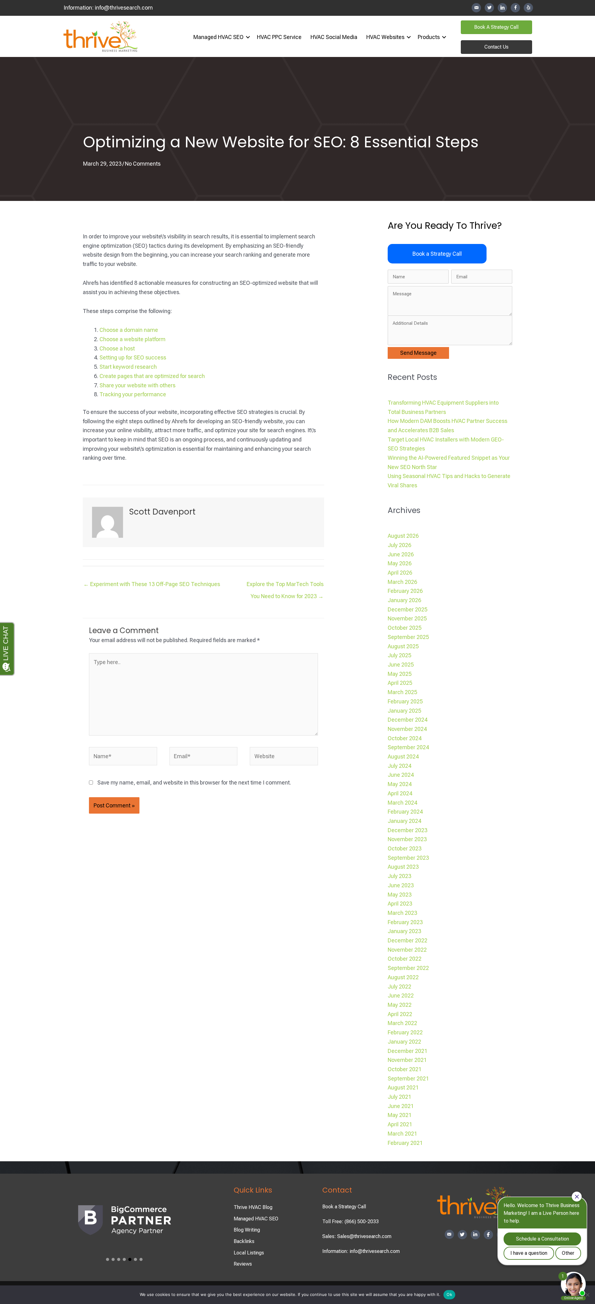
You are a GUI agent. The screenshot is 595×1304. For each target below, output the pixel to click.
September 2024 (408, 747)
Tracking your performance (132, 394)
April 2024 (400, 793)
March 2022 (402, 1023)
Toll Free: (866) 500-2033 (350, 1221)
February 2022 (405, 1032)
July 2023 (399, 876)
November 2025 (407, 618)
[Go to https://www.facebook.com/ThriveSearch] (515, 7)
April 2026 (400, 572)
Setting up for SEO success (132, 357)
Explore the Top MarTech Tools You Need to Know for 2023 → (285, 586)
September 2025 (408, 637)
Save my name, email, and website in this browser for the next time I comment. (194, 782)
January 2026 (404, 600)
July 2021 (399, 1096)
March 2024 (402, 802)
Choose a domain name (128, 330)
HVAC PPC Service (279, 37)
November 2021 (407, 1060)
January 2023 (404, 931)
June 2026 (401, 554)
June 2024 (401, 775)
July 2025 (399, 655)
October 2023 (404, 848)
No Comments (143, 163)
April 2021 (400, 1124)
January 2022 (404, 1041)
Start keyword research (128, 366)
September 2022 (408, 968)
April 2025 (400, 683)
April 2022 (400, 1014)
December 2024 (407, 719)
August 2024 (403, 756)
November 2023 (407, 839)
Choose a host (117, 348)
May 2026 (400, 563)
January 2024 (404, 821)
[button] (248, 37)
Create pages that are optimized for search (152, 376)
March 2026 (402, 582)
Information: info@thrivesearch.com (361, 1251)
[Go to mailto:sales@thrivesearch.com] (476, 8)
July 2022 (399, 986)
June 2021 (401, 1106)
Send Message (418, 353)
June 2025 (401, 664)
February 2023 (405, 922)
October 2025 (404, 627)
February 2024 (405, 811)
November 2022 (407, 949)
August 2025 (403, 646)
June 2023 (401, 885)
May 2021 (400, 1115)
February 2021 (405, 1143)
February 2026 (405, 591)
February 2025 (405, 701)
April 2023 (400, 903)
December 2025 (407, 609)
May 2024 (400, 784)
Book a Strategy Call (344, 1207)
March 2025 (402, 692)
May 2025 (400, 674)
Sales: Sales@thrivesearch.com (356, 1236)
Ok (449, 1294)
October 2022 (404, 958)
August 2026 (403, 535)
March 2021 (402, 1133)
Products (429, 37)
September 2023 (408, 857)
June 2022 (401, 995)
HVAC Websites (385, 37)
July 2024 (399, 766)
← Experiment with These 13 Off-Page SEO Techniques (151, 584)
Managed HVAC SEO (218, 37)
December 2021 (407, 1051)
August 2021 (403, 1087)
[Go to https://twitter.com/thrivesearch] (489, 7)
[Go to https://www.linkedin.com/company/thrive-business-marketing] (502, 7)
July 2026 (399, 545)
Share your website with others (137, 385)
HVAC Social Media (334, 37)
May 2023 (400, 894)
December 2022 (407, 940)
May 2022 (400, 1005)
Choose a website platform (132, 339)
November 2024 (407, 729)
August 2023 (403, 866)
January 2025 (404, 710)
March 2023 (402, 913)
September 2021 (408, 1078)
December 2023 (407, 830)
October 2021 (404, 1069)
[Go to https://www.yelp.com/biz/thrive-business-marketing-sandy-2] (528, 7)
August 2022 (403, 977)
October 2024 (404, 738)
